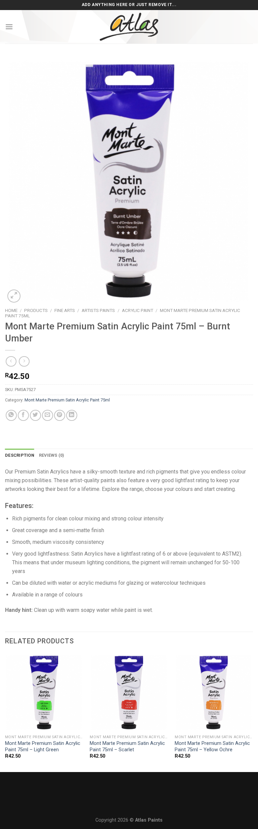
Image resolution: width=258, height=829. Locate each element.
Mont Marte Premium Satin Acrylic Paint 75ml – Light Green (42, 747)
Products (36, 310)
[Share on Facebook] (23, 415)
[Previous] (5, 712)
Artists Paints (98, 310)
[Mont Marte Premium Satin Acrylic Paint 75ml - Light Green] (44, 692)
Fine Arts (64, 310)
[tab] (19, 455)
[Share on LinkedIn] (71, 415)
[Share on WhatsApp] (11, 415)
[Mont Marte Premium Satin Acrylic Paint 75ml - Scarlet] (129, 692)
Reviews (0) (51, 455)
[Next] (253, 712)
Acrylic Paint (137, 310)
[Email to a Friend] (47, 415)
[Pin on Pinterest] (59, 415)
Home (11, 310)
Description (19, 455)
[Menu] (9, 26)
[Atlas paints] (129, 27)
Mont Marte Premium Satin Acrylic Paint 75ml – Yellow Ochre (212, 747)
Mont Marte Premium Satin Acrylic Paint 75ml (67, 399)
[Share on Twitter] (35, 415)
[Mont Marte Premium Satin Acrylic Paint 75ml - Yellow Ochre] (214, 692)
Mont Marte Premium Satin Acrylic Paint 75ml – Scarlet (127, 747)
